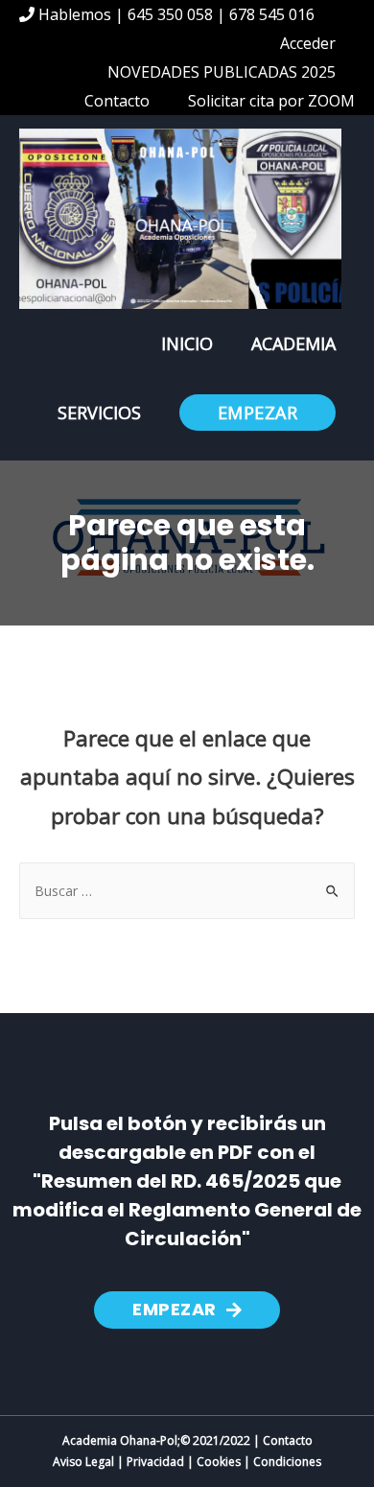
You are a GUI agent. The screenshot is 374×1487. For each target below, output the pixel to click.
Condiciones (287, 1461)
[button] (187, 1310)
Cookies (219, 1461)
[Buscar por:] (187, 891)
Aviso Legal (83, 1461)
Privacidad (155, 1461)
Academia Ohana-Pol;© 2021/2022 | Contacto (187, 1440)
